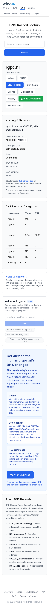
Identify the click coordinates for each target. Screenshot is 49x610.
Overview (8, 592)
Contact (33, 596)
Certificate (32, 85)
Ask (24, 323)
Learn (19, 592)
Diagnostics (27, 91)
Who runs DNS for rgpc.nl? (17, 334)
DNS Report (32, 592)
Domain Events (10, 13)
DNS (23, 8)
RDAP (15, 8)
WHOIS (6, 8)
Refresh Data (14, 105)
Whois (11, 78)
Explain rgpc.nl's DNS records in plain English (24, 340)
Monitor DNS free (20, 474)
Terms (22, 596)
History (11, 98)
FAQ (14, 596)
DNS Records (14, 84)
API (43, 592)
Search (24, 52)
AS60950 (22, 140)
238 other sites (26, 181)
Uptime (31, 8)
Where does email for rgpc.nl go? (20, 330)
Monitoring (25, 13)
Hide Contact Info (32, 98)
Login (36, 13)
